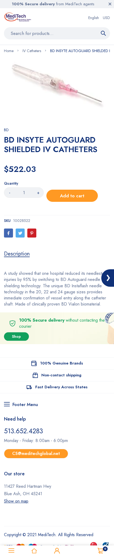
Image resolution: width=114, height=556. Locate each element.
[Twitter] (20, 233)
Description (17, 254)
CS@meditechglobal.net (36, 453)
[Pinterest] (31, 233)
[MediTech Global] (18, 17)
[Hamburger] (11, 550)
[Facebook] (8, 233)
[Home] (34, 550)
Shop (16, 336)
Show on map (16, 501)
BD (6, 130)
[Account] (57, 550)
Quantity (11, 183)
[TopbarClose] (110, 4)
